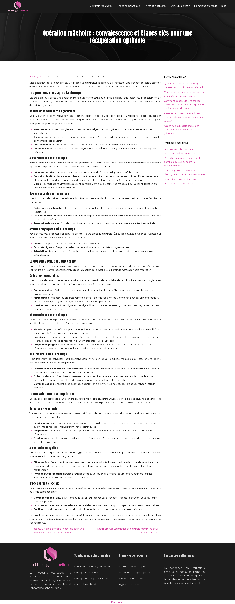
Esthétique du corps (155, 6)
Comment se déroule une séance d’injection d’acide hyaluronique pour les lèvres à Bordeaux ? (184, 105)
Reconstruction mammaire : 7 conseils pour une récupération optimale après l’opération (58, 530)
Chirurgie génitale (180, 6)
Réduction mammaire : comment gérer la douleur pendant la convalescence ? (182, 162)
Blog (223, 6)
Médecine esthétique (128, 6)
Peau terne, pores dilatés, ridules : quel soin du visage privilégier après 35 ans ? (183, 117)
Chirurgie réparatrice (101, 6)
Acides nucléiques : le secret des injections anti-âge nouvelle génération (181, 130)
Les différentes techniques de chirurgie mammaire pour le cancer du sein (127, 530)
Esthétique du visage (205, 6)
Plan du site (117, 602)
